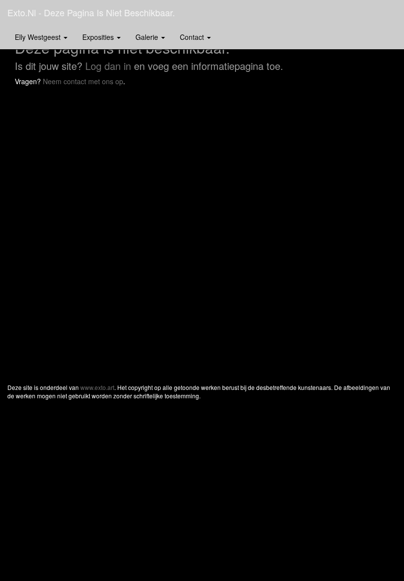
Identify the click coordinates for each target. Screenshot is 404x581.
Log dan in (108, 66)
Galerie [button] (147, 37)
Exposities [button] (99, 37)
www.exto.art (97, 387)
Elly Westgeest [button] (39, 37)
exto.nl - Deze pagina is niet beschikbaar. (91, 12)
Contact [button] (193, 37)
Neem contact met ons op (83, 81)
